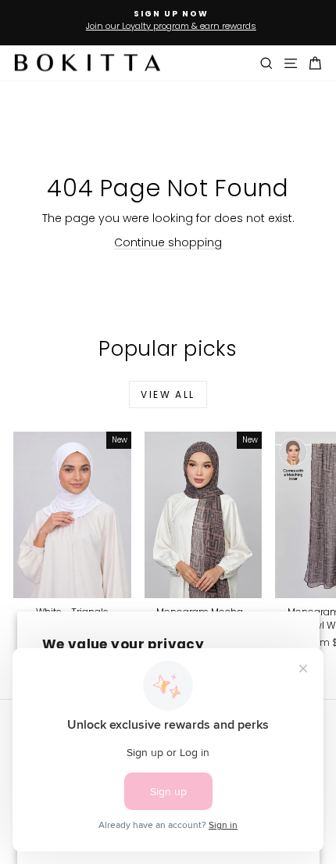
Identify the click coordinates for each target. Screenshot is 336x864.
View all (168, 394)
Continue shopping (168, 242)
